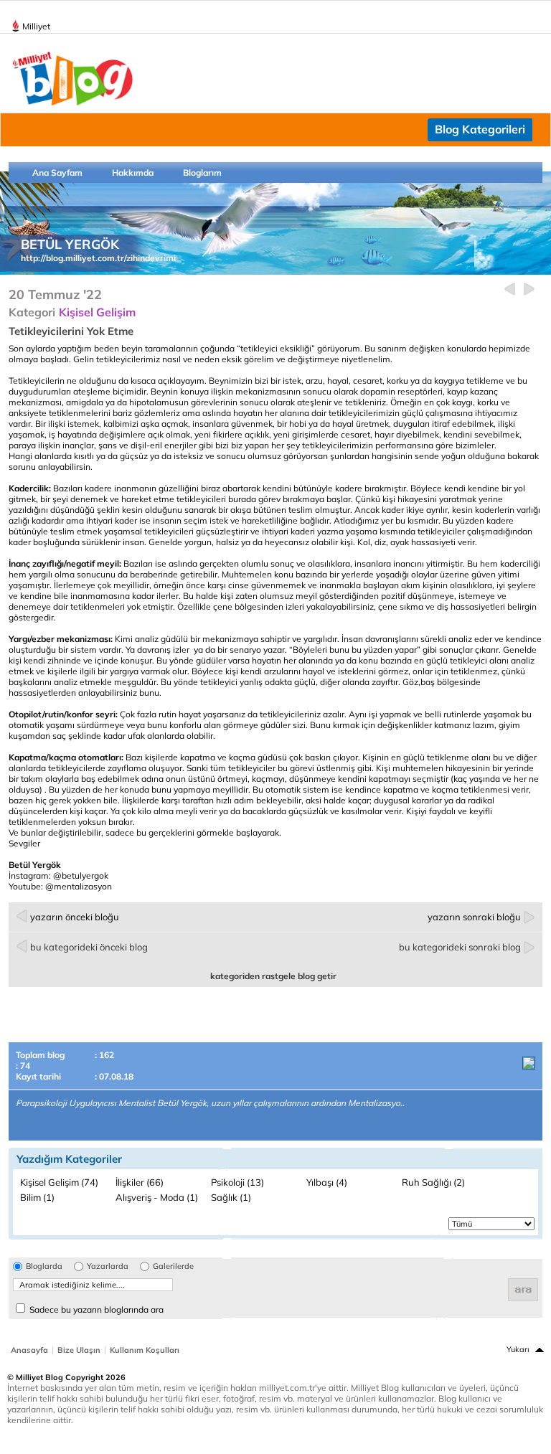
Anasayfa (29, 1350)
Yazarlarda (107, 1266)
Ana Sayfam (57, 172)
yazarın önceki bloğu (74, 916)
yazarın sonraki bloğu (474, 916)
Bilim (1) (37, 1197)
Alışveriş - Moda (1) (157, 1197)
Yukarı (518, 1349)
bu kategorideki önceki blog (89, 947)
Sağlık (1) (231, 1197)
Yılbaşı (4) (326, 1182)
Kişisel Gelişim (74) (59, 1182)
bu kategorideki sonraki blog (460, 947)
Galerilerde (173, 1266)
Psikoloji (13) (237, 1182)
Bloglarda (44, 1266)
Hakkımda (133, 172)
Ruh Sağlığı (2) (433, 1182)
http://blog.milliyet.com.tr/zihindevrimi (98, 257)
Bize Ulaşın (78, 1350)
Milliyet (36, 26)
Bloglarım (202, 172)
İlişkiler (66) (140, 1182)
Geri (510, 289)
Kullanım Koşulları (144, 1350)
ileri (529, 289)
